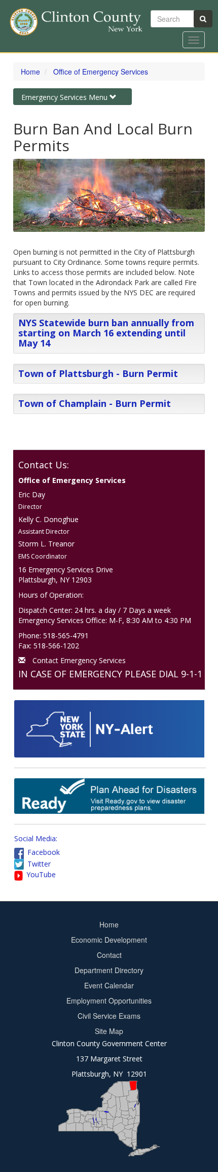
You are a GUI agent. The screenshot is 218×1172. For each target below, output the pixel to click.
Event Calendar (109, 985)
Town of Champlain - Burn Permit (94, 403)
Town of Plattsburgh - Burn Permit (98, 373)
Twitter (39, 864)
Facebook (43, 852)
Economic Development (109, 940)
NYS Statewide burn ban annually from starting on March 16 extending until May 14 (106, 333)
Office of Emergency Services (100, 71)
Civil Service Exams (109, 1016)
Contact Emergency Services (79, 660)
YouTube (41, 874)
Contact (109, 955)
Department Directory (109, 970)
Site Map (109, 1031)
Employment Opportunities (109, 1000)
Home (30, 71)
